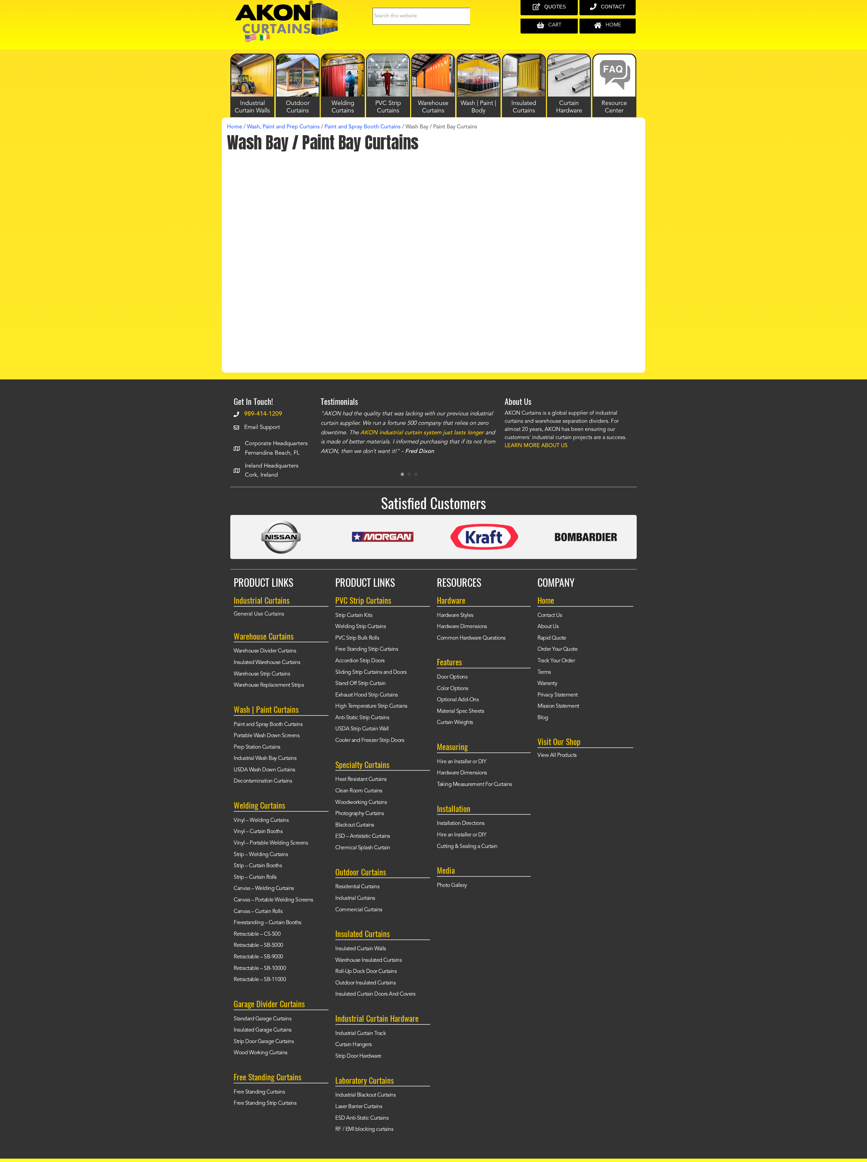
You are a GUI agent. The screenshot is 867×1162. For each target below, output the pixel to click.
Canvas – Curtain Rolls (258, 911)
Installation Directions (461, 823)
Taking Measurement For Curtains (474, 784)
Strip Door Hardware (358, 1056)
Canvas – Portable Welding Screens (273, 900)
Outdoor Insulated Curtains (365, 983)
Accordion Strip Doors (360, 661)
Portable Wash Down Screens (266, 736)
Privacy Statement (557, 695)
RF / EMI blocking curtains (364, 1129)
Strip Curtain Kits (353, 615)
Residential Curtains (357, 887)
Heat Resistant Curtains (361, 779)
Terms (544, 672)
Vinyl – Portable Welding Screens (271, 843)
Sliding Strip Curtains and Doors (370, 672)
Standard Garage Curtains (262, 1019)
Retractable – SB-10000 (260, 968)
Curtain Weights (455, 722)
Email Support (262, 427)
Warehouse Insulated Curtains (368, 960)
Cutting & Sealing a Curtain (467, 846)
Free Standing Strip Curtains (265, 1103)
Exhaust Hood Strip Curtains (366, 695)
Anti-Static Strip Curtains (362, 718)
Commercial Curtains (358, 910)
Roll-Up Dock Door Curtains (366, 971)
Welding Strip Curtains (360, 626)
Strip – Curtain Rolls (255, 877)
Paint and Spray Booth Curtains (268, 724)
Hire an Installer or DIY (461, 762)
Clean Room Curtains (358, 791)
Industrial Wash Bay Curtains (265, 758)
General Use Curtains (259, 614)
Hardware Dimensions (462, 626)
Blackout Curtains (354, 825)
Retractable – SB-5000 (258, 945)
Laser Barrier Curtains (358, 1106)
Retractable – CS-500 (257, 934)
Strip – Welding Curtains (261, 854)
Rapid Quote (551, 638)
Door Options (452, 677)
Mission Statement (558, 706)
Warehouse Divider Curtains (265, 651)
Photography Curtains (359, 813)
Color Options (452, 688)
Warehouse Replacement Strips (269, 685)
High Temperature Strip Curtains (371, 706)
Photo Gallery (452, 885)
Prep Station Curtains (257, 747)
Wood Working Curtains (261, 1053)
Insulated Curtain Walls (360, 949)
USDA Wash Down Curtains (264, 770)
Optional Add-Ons (458, 700)
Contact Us (549, 615)
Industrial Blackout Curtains (365, 1095)
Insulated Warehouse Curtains (267, 662)
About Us (547, 626)
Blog (542, 718)
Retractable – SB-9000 (258, 957)
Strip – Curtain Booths (258, 866)
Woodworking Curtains (361, 802)
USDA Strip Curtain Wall (362, 729)
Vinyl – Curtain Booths (258, 831)
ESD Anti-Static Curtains (361, 1118)
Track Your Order (556, 661)
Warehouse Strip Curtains (262, 674)
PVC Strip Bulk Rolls (357, 638)
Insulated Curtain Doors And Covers (375, 994)
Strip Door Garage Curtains (264, 1041)
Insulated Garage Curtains (263, 1030)
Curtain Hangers (353, 1044)
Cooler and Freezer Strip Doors (369, 740)
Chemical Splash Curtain (362, 848)
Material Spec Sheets (460, 711)
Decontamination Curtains (263, 781)
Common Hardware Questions (471, 638)
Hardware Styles (455, 615)
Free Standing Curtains (259, 1092)
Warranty (547, 683)
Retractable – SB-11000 (260, 979)
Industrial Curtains (355, 898)
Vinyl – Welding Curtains (261, 820)
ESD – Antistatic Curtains (362, 836)
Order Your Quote (557, 649)
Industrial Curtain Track (360, 1033)
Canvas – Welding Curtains (264, 888)
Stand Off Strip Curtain (360, 683)
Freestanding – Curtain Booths (267, 923)
